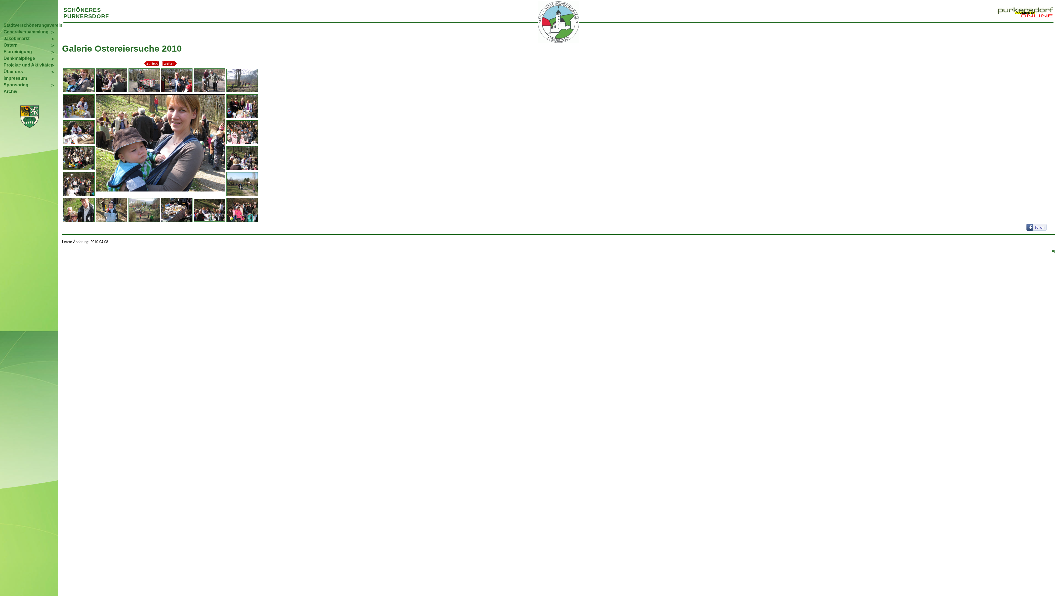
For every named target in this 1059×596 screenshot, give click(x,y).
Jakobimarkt (17, 38)
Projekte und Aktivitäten (29, 65)
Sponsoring (16, 85)
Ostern (11, 45)
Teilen (1039, 227)
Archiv (10, 91)
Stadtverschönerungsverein (31, 25)
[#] (1053, 251)
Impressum (15, 78)
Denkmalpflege (19, 58)
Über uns (13, 71)
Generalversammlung (26, 32)
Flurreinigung (18, 51)
